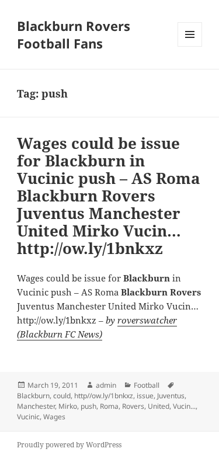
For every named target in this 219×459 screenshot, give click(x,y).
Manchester (36, 406)
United (158, 406)
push (88, 406)
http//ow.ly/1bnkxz (103, 396)
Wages (54, 417)
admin (106, 385)
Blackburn (33, 396)
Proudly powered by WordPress (69, 445)
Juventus (171, 396)
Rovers (133, 406)
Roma (109, 406)
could (62, 396)
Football (146, 385)
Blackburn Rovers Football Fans (73, 34)
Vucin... (184, 406)
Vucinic (28, 417)
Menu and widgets (190, 46)
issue (145, 396)
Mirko (67, 406)
